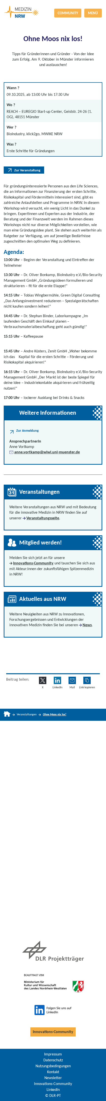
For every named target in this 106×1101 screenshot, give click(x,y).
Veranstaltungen (26, 714)
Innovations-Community (33, 563)
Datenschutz (53, 1060)
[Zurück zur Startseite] (53, 6)
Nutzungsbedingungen (53, 1066)
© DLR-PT (53, 1095)
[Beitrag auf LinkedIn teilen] (57, 680)
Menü (93, 13)
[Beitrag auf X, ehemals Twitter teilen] (42, 680)
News (87, 625)
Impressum (53, 1054)
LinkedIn (53, 1089)
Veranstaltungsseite (42, 518)
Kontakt (53, 1071)
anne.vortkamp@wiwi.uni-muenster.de (47, 452)
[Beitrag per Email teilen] (72, 680)
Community (68, 13)
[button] (87, 680)
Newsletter (53, 1077)
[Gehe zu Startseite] (7, 714)
